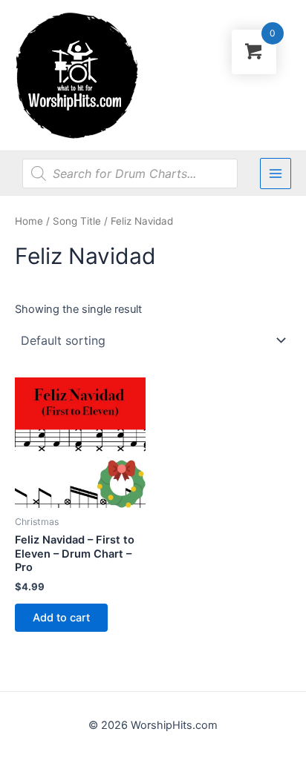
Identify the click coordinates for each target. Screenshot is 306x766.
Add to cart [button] (61, 617)
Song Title (77, 221)
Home (29, 221)
